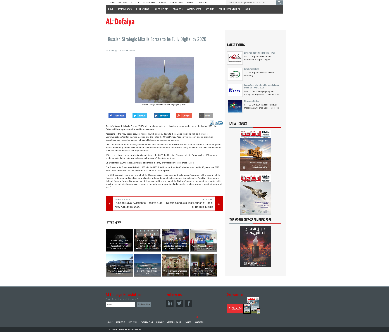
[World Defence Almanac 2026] (255, 246)
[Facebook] (188, 303)
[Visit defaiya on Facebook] (117, 115)
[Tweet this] (140, 115)
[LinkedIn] (170, 303)
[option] (164, 82)
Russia (132, 50)
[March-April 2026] (255, 151)
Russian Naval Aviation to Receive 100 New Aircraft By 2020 (138, 204)
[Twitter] (179, 303)
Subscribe (243, 305)
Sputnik (111, 50)
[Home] (120, 22)
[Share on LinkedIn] (162, 115)
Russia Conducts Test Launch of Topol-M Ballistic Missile (189, 204)
